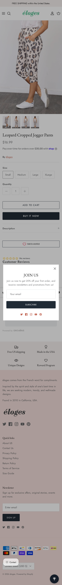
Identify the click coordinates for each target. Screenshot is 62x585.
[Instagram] (31, 314)
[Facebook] (26, 314)
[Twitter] (21, 314)
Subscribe (31, 304)
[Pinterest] (40, 314)
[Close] (54, 268)
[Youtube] (36, 314)
